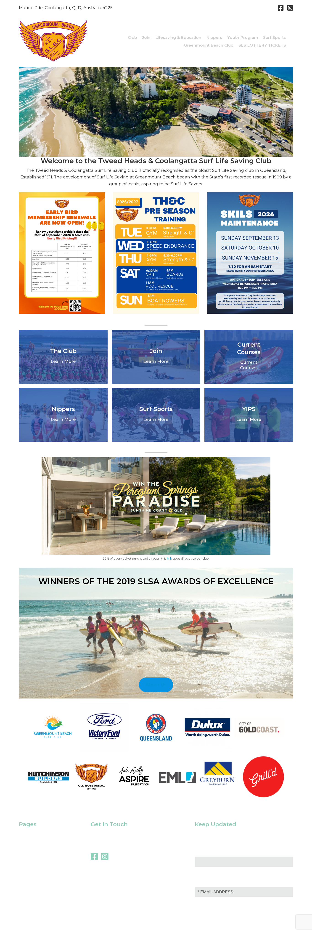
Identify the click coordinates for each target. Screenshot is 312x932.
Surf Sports (30, 835)
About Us (156, 684)
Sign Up (207, 902)
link (169, 558)
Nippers (27, 842)
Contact (27, 855)
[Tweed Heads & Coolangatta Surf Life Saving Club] (53, 60)
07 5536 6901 (257, 8)
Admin (286, 922)
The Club (28, 849)
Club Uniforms (34, 862)
